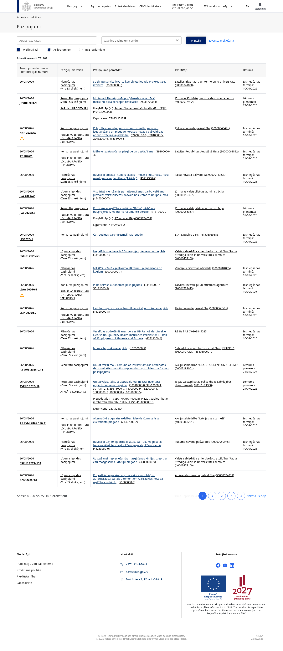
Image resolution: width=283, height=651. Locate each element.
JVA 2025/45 (27, 196)
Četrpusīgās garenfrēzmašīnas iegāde (118, 234)
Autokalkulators (125, 6)
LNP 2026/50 (28, 313)
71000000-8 (127, 482)
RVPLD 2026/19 (29, 386)
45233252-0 (101, 448)
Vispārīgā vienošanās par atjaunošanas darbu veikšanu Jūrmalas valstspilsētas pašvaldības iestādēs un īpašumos (130, 193)
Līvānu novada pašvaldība (191, 308)
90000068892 (229, 151)
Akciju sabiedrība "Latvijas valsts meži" (200, 418)
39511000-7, (118, 388)
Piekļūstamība (26, 576)
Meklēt (196, 40)
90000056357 (184, 195)
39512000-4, (154, 385)
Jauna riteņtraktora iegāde (110, 348)
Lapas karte (24, 582)
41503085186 (209, 234)
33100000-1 (101, 255)
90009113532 (216, 175)
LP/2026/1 (26, 239)
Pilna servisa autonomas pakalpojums (117, 285)
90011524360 (203, 385)
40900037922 (184, 102)
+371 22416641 (136, 564)
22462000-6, (101, 138)
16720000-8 (101, 311)
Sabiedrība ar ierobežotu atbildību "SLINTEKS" (130, 400)
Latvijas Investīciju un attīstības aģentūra (201, 285)
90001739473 (184, 288)
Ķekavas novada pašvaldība (192, 128)
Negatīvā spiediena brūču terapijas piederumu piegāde (129, 251)
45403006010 (203, 351)
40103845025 (198, 331)
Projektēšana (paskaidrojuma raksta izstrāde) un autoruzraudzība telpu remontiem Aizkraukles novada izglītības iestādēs (128, 478)
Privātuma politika (29, 570)
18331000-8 (117, 138)
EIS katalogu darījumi (218, 6)
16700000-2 (137, 348)
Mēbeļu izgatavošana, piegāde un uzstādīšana (123, 151)
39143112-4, (101, 388)
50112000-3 (100, 288)
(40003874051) (142, 218)
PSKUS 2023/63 (29, 256)
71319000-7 (159, 211)
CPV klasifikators (150, 6)
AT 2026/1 (26, 156)
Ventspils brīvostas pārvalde (193, 268)
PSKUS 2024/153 (30, 463)
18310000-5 (133, 392)
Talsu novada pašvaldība (191, 175)
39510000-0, (138, 385)
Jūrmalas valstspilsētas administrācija (199, 191)
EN (248, 6)
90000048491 (220, 128)
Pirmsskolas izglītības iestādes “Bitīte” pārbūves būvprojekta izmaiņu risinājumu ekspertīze (124, 209)
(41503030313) (144, 402)
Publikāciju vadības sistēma (35, 563)
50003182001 (184, 368)
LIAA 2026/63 (28, 289)
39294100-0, (140, 135)
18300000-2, (118, 392)
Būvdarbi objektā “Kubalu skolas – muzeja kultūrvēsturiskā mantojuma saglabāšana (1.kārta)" (131, 176)
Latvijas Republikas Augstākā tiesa (197, 151)
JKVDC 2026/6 (28, 103)
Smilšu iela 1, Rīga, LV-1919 (143, 579)
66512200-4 (153, 338)
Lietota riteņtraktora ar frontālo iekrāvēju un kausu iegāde (130, 308)
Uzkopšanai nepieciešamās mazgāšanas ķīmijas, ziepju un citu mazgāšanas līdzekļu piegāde (130, 460)
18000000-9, (134, 388)
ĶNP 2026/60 (28, 133)
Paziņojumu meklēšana (29, 17)
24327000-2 (129, 422)
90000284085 (221, 268)
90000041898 (184, 85)
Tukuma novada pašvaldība (192, 441)
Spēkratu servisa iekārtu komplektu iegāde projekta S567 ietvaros (130, 83)
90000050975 (220, 441)
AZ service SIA (124, 218)
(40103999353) (102, 112)
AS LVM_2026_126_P (33, 423)
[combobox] (141, 40)
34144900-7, (153, 285)
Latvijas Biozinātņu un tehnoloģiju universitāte (205, 81)
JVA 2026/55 (27, 213)
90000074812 (224, 475)
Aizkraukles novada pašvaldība (195, 475)
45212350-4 (148, 178)
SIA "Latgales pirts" (187, 234)
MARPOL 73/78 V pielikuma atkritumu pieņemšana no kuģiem (127, 269)
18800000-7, (101, 392)
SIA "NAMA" (122, 398)
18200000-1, (150, 388)
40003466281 (184, 422)
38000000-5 (113, 85)
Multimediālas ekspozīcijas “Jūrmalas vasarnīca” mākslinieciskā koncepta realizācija (124, 100)
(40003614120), (140, 398)
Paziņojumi (74, 6)
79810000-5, (156, 135)
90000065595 (218, 308)
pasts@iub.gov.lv (136, 572)
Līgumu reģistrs (100, 6)
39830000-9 (147, 462)
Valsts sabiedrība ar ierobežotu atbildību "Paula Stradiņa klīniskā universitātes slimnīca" (206, 253)
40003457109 (184, 258)
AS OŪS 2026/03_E (32, 369)
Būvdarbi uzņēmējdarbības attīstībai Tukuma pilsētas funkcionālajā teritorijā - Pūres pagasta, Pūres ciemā (127, 443)
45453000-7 (101, 198)
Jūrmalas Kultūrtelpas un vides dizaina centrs (204, 98)
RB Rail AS (181, 331)
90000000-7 (113, 271)
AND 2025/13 (28, 480)
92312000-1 (148, 102)
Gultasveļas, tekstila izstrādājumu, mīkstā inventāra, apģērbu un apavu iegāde (127, 383)
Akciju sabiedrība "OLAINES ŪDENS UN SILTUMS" (207, 365)
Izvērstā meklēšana (221, 40)
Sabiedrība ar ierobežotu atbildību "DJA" (141, 108)
